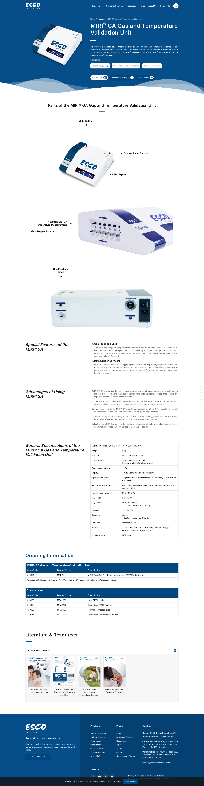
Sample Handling (98, 733)
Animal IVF (95, 756)
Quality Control (97, 748)
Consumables (96, 745)
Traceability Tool (97, 752)
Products (96, 6)
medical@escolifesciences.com (156, 762)
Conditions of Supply (125, 756)
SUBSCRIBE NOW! (38, 756)
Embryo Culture (97, 737)
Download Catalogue (120, 77)
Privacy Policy (133, 776)
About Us (152, 6)
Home (92, 19)
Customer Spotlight (114, 6)
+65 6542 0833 (168, 736)
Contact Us (165, 6)
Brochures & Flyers (39, 650)
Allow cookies (130, 782)
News (142, 6)
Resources (131, 6)
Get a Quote (97, 77)
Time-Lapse (95, 741)
